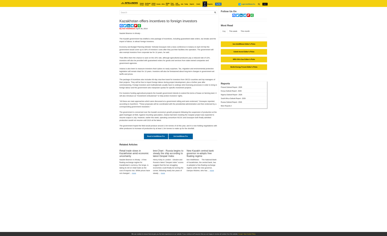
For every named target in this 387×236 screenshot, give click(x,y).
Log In (265, 4)
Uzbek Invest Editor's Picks (244, 52)
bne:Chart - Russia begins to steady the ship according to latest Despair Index (168, 153)
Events (198, 4)
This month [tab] (245, 31)
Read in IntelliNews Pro (156, 136)
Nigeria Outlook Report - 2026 (231, 95)
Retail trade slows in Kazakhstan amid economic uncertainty (134, 153)
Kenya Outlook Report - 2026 (231, 91)
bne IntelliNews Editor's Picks (244, 44)
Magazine (210, 4)
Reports (192, 4)
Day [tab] (224, 31)
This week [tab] (233, 31)
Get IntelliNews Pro (180, 136)
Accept (240, 234)
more (134, 173)
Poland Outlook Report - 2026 (231, 87)
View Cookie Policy (249, 234)
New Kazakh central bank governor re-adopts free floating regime (200, 153)
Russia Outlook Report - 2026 (231, 102)
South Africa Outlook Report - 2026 (233, 98)
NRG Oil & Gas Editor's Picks (244, 59)
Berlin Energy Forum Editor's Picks (243, 67)
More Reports (226, 106)
